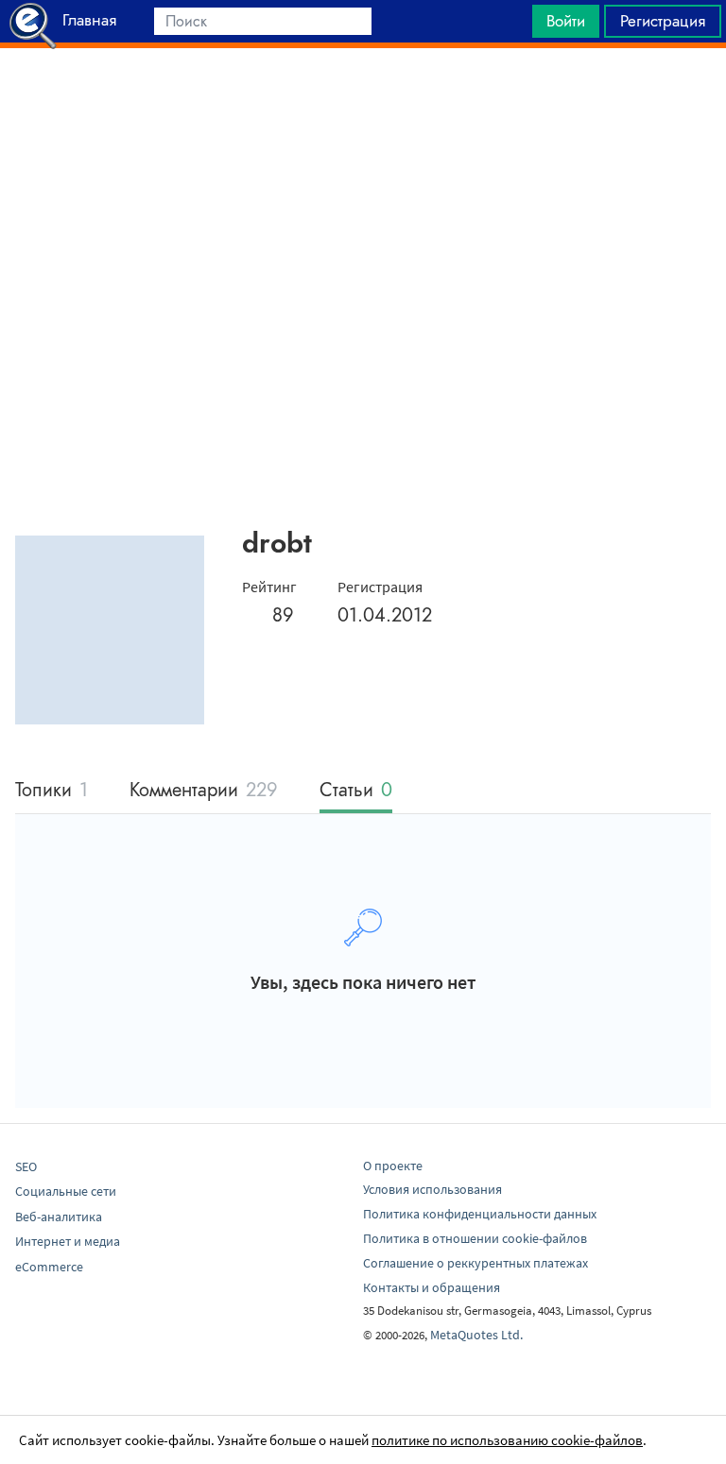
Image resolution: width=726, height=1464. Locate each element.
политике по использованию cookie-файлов (507, 1440)
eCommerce (49, 1266)
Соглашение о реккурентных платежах (475, 1262)
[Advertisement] (363, 95)
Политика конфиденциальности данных (479, 1213)
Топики (51, 791)
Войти (565, 20)
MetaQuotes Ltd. (476, 1334)
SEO (26, 1166)
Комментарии (204, 791)
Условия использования (432, 1189)
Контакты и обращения (431, 1287)
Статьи (356, 791)
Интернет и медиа (67, 1241)
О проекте (393, 1165)
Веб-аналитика (58, 1216)
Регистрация (662, 20)
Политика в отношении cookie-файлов (475, 1238)
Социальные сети (65, 1191)
